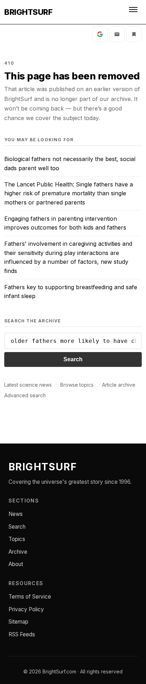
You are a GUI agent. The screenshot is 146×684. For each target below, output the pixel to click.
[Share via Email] (117, 34)
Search (73, 359)
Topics (17, 539)
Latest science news (28, 385)
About (16, 564)
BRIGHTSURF (28, 12)
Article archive (118, 385)
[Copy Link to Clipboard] (134, 34)
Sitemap (18, 621)
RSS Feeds (22, 634)
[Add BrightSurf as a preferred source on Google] (100, 34)
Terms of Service (30, 596)
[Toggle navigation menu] (134, 12)
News (16, 514)
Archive (18, 551)
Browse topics (77, 385)
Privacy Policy (26, 609)
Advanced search (25, 395)
